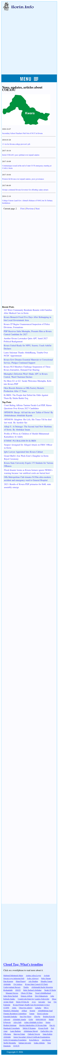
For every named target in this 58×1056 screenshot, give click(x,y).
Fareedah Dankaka (10, 1016)
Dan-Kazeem (8, 981)
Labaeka (38, 1007)
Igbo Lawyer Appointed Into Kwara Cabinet (23, 451)
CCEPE (6, 1007)
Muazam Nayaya (12, 993)
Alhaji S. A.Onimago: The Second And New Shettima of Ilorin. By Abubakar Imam (28, 428)
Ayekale (47, 975)
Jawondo (41, 1002)
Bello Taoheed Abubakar (32, 990)
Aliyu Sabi (17, 1022)
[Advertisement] (29, 39)
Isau (49, 1002)
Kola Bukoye (34, 1040)
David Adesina (42, 1013)
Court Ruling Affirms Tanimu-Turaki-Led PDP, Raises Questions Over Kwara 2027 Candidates (28, 407)
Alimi (14, 1007)
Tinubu (26, 987)
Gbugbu (37, 1016)
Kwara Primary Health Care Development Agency (31, 1004)
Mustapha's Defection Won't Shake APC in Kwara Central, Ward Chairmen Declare (25, 375)
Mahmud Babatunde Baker (13, 975)
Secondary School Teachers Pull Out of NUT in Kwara (22, 133)
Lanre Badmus (15, 1031)
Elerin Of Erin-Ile (22, 1002)
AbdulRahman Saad (45, 1010)
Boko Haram (46, 978)
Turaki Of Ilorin (50, 990)
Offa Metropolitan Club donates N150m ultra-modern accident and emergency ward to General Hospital (27, 479)
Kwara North (43, 1028)
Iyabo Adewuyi (33, 978)
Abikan (24, 1010)
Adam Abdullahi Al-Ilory (33, 1022)
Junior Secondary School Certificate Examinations (31, 1037)
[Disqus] (29, 527)
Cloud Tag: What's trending (23, 964)
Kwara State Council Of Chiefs (36, 984)
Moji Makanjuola (41, 996)
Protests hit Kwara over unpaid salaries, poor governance (23, 179)
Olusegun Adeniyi (25, 1007)
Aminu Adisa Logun (33, 975)
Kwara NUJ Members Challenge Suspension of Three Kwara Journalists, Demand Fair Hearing (27, 368)
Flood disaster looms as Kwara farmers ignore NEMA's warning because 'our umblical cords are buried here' (28, 471)
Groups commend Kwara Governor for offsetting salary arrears (25, 189)
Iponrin (32, 1010)
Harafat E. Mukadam (11, 1010)
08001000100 (41, 1019)
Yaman (31, 1013)
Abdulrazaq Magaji (31, 1031)
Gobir (31, 1019)
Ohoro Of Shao (26, 993)
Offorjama (7, 1034)
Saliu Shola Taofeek (10, 996)
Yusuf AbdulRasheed (43, 993)
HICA (46, 1007)
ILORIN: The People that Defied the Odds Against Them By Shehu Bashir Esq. (26, 397)
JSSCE (18, 990)
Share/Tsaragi (21, 981)
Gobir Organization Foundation (14, 1040)
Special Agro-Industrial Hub (13, 978)
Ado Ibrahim (33, 981)
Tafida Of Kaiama (29, 1028)
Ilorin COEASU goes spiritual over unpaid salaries (20, 155)
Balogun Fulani (19, 1034)
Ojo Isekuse (17, 984)
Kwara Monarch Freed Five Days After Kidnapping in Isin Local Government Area (27, 319)
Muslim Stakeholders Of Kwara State (33, 1025)
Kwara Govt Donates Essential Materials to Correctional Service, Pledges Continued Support (28, 361)
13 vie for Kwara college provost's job (16, 144)
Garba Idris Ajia (46, 1031)
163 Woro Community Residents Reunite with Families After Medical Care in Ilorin (28, 311)
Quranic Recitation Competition (14, 1013)
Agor (34, 1002)
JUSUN (16, 1045)
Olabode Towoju (34, 1034)
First (22, 208)
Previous (30, 208)
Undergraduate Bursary (12, 987)
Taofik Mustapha (9, 1043)
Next (37, 208)
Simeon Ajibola (26, 996)
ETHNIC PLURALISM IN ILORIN (20, 440)
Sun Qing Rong (25, 1016)
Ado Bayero (46, 1040)
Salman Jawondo (25, 1043)
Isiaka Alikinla (39, 1043)
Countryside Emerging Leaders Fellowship (33, 999)
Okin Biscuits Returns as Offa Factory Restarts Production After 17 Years (24, 389)
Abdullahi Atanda (19, 1019)
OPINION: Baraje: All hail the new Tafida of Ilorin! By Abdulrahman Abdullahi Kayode (28, 414)
